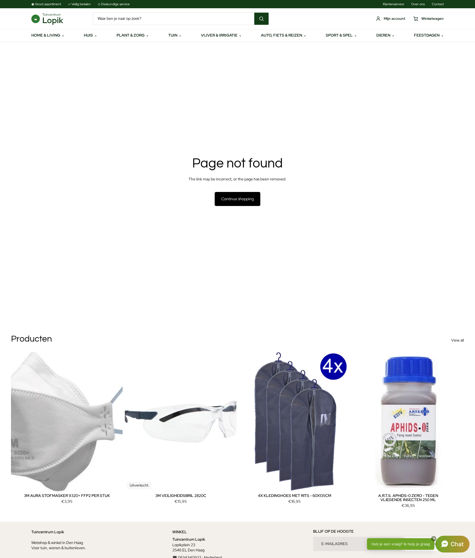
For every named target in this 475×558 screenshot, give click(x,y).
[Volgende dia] (114, 422)
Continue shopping (237, 198)
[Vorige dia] (19, 422)
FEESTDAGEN (429, 35)
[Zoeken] (261, 19)
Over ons (418, 4)
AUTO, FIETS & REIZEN (283, 35)
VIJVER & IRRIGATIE (221, 35)
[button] (418, 544)
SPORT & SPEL (341, 35)
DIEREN (385, 35)
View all (457, 340)
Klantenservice (393, 4)
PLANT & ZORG (133, 35)
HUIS (90, 35)
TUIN (174, 35)
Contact (438, 4)
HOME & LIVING (47, 35)
